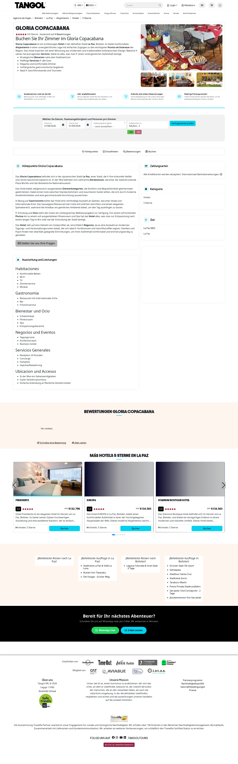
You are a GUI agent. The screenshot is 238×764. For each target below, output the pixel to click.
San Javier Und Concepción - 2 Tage (185, 592)
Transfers (124, 13)
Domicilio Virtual (47, 691)
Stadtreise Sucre (178, 578)
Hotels (176, 13)
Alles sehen (80, 442)
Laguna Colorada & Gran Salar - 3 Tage (142, 567)
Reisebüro (189, 5)
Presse (192, 690)
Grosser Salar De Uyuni (182, 565)
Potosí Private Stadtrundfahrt (185, 586)
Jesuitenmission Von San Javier (185, 597)
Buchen (64, 528)
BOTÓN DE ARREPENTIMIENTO (119, 744)
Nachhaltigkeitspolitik (192, 683)
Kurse (166, 13)
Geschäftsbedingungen (193, 686)
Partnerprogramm (192, 680)
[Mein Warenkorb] (211, 5)
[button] (143, 5)
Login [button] (172, 5)
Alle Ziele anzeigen (50, 13)
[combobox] (109, 125)
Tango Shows (110, 13)
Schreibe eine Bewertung (52, 442)
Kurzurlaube (138, 13)
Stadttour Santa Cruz (181, 574)
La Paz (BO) (149, 228)
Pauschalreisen (93, 13)
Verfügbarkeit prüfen (182, 123)
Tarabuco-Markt (178, 582)
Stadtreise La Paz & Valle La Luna (97, 567)
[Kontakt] (202, 5)
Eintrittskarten (189, 13)
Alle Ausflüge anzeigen (72, 13)
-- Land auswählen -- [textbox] (103, 126)
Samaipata (175, 569)
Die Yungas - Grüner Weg (96, 576)
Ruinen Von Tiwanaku (94, 572)
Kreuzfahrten (154, 13)
